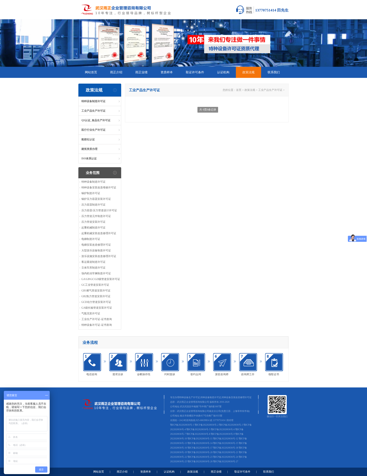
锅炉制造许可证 (90, 193)
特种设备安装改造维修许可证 (98, 187)
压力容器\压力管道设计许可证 (99, 210)
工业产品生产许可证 (93, 110)
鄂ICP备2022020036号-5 (198, 429)
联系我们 (274, 72)
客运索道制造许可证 (93, 262)
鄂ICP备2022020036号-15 (225, 443)
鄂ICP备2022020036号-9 (223, 434)
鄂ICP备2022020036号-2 (206, 425)
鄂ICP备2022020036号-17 (200, 447)
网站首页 (91, 72)
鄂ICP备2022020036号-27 (225, 461)
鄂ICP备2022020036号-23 (200, 457)
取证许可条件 (195, 72)
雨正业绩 (141, 72)
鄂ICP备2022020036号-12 (225, 438)
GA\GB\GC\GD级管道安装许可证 (100, 279)
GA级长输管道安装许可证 (96, 307)
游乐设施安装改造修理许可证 (98, 256)
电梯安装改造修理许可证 (96, 244)
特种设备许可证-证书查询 (96, 325)
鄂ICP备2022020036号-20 (200, 452)
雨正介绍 (116, 72)
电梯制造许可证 (90, 239)
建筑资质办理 (89, 149)
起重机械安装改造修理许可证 (98, 233)
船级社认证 (88, 139)
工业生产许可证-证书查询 (96, 319)
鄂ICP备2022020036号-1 (182, 425)
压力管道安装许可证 (93, 221)
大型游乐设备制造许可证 (96, 250)
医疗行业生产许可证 (93, 129)
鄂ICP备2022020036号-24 (225, 457)
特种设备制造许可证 (93, 101)
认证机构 (223, 72)
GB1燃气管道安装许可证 (95, 290)
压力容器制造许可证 (93, 204)
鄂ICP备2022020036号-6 (223, 429)
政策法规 (248, 72)
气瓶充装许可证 (90, 313)
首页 (238, 90)
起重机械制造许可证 (93, 227)
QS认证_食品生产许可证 (95, 120)
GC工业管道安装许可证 (95, 284)
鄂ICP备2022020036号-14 (200, 443)
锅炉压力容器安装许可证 (96, 199)
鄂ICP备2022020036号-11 (200, 438)
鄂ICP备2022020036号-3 (231, 425)
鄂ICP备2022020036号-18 (225, 447)
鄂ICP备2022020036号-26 (200, 461)
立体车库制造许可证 (93, 267)
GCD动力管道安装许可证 (96, 302)
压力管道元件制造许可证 (96, 216)
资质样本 (167, 72)
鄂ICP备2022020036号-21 (225, 452)
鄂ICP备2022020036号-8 (198, 434)
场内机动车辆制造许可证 (96, 273)
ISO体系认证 (89, 158)
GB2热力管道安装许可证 (95, 296)
